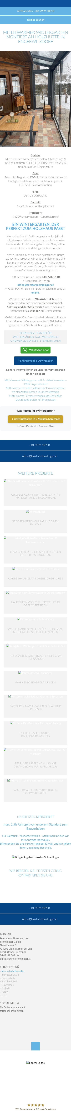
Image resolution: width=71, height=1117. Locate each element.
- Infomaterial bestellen (12, 971)
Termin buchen (35, 19)
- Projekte (5, 988)
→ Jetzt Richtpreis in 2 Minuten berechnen (35, 419)
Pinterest (10, 1025)
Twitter (10, 1018)
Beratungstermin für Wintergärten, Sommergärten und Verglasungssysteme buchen (35, 337)
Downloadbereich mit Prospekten (35, 399)
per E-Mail (46, 844)
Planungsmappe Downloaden (35, 360)
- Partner (4, 992)
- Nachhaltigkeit (8, 981)
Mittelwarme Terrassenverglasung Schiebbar (35, 396)
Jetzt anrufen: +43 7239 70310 (35, 11)
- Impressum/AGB (9, 975)
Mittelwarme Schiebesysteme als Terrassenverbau (35, 388)
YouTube (2, 1025)
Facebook (2, 1018)
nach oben (35, 1046)
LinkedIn (17, 1018)
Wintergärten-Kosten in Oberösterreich (35, 392)
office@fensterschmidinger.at (15, 959)
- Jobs (3, 995)
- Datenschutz (7, 978)
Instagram (17, 1025)
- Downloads (7, 985)
